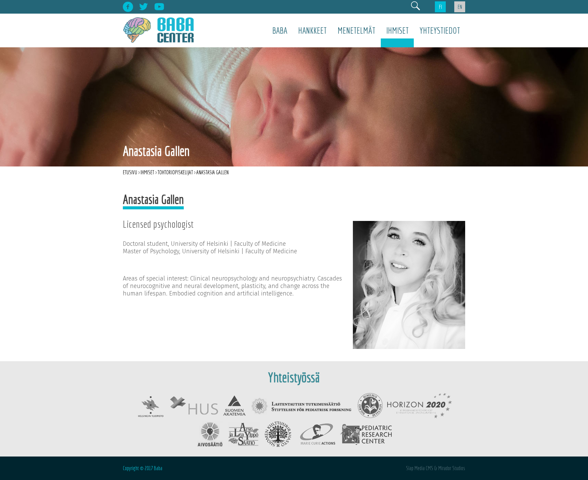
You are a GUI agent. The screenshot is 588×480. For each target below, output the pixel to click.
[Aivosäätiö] (210, 433)
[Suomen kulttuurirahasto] (278, 433)
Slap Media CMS (419, 468)
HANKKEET (312, 30)
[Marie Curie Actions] (317, 433)
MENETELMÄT (356, 30)
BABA (279, 30)
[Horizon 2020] (419, 405)
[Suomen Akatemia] (234, 405)
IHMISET (397, 30)
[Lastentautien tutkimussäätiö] (302, 405)
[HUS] (193, 405)
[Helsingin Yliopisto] (150, 405)
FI (440, 7)
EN (460, 7)
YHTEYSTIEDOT (440, 30)
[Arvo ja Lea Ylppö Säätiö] (244, 433)
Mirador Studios (451, 468)
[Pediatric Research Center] (366, 433)
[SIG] (370, 405)
